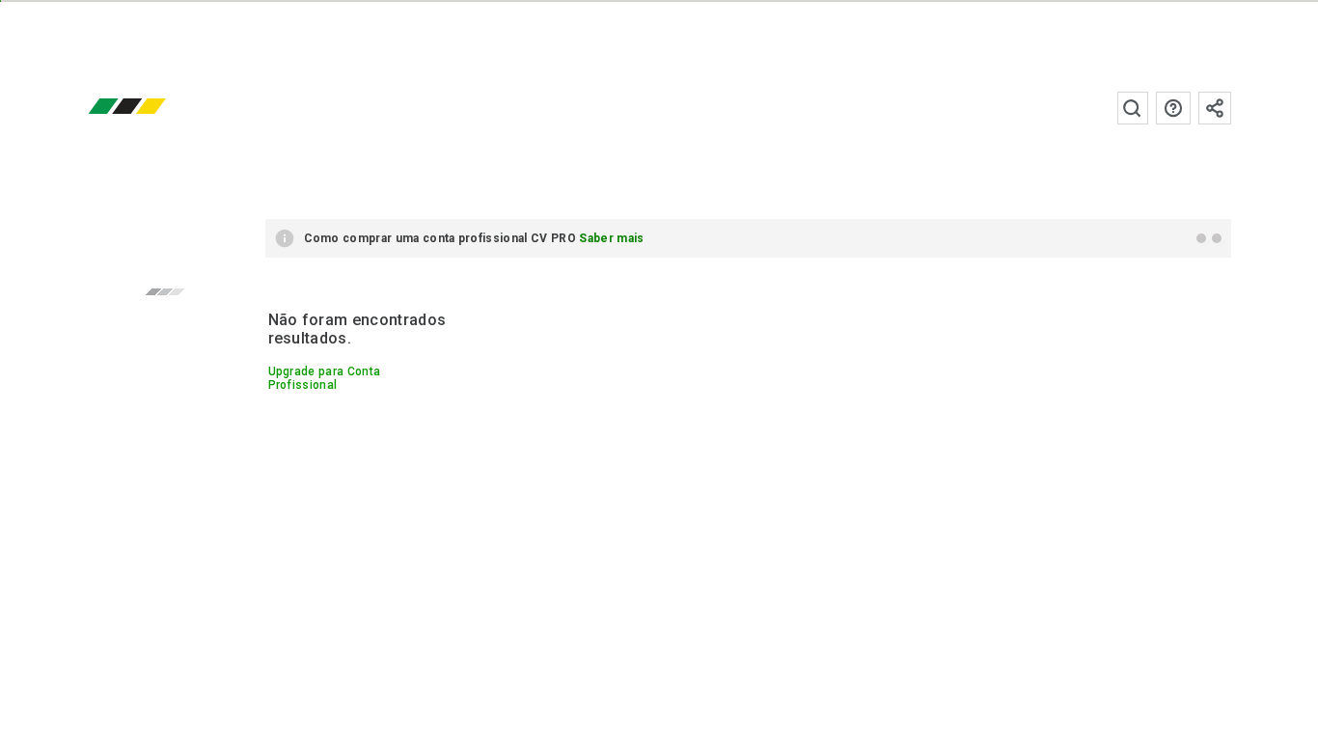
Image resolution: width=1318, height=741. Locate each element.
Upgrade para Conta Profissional (324, 378)
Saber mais (611, 238)
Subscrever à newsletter (1214, 108)
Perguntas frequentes (1173, 108)
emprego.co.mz (155, 108)
